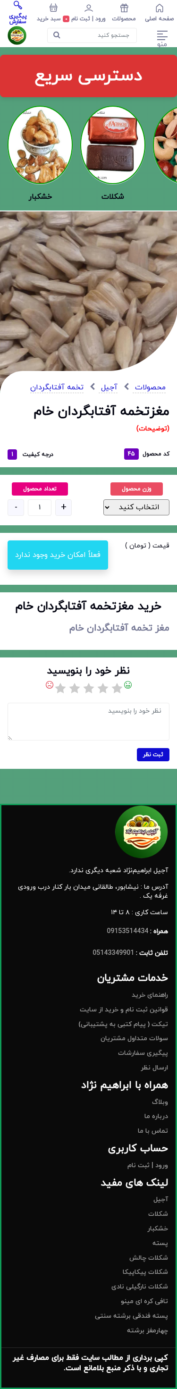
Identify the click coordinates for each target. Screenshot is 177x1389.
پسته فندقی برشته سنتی (131, 1316)
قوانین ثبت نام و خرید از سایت (124, 1009)
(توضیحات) (152, 428)
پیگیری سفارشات (143, 1053)
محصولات (149, 387)
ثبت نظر (153, 754)
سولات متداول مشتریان (134, 1038)
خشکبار (157, 1228)
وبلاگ (160, 1102)
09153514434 (127, 931)
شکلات (158, 1214)
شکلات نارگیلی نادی (139, 1286)
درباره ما (156, 1116)
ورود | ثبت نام (147, 1165)
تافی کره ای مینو (144, 1301)
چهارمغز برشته (147, 1330)
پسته (160, 1243)
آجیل (108, 387)
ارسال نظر (154, 1067)
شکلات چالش (148, 1258)
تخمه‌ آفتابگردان (57, 387)
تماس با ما (153, 1131)
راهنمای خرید (150, 995)
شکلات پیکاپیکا (145, 1272)
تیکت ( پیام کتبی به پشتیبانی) (123, 1024)
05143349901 (113, 953)
